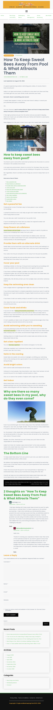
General (9, 685)
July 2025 (9, 657)
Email (6, 592)
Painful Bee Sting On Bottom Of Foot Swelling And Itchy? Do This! (24, 639)
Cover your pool (10, 187)
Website (6, 600)
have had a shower (10, 330)
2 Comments (18, 55)
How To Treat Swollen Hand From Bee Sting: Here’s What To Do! (23, 643)
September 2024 (11, 664)
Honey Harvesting (40, 16)
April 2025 (9, 659)
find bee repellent (14, 345)
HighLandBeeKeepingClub (10, 76)
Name (6, 584)
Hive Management (31, 16)
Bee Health (48, 15)
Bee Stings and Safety (12, 16)
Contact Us (32, 698)
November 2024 (11, 662)
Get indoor (9, 201)
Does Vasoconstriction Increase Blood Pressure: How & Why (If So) (24, 634)
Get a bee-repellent (11, 195)
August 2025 (10, 655)
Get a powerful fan (11, 182)
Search (5, 621)
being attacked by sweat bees (24, 311)
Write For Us (39, 698)
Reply (10, 526)
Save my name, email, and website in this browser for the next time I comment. (25, 610)
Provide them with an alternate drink (16, 185)
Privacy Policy (13, 698)
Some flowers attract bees (12, 230)
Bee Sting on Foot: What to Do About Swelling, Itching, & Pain (23, 641)
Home (2, 15)
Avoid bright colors (11, 199)
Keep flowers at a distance (13, 183)
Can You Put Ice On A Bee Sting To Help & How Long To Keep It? (24, 636)
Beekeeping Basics (21, 16)
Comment (7, 562)
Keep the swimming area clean (14, 189)
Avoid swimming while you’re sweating (16, 193)
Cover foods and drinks (12, 191)
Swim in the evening (11, 197)
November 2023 (11, 666)
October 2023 (10, 669)
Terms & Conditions (23, 698)
